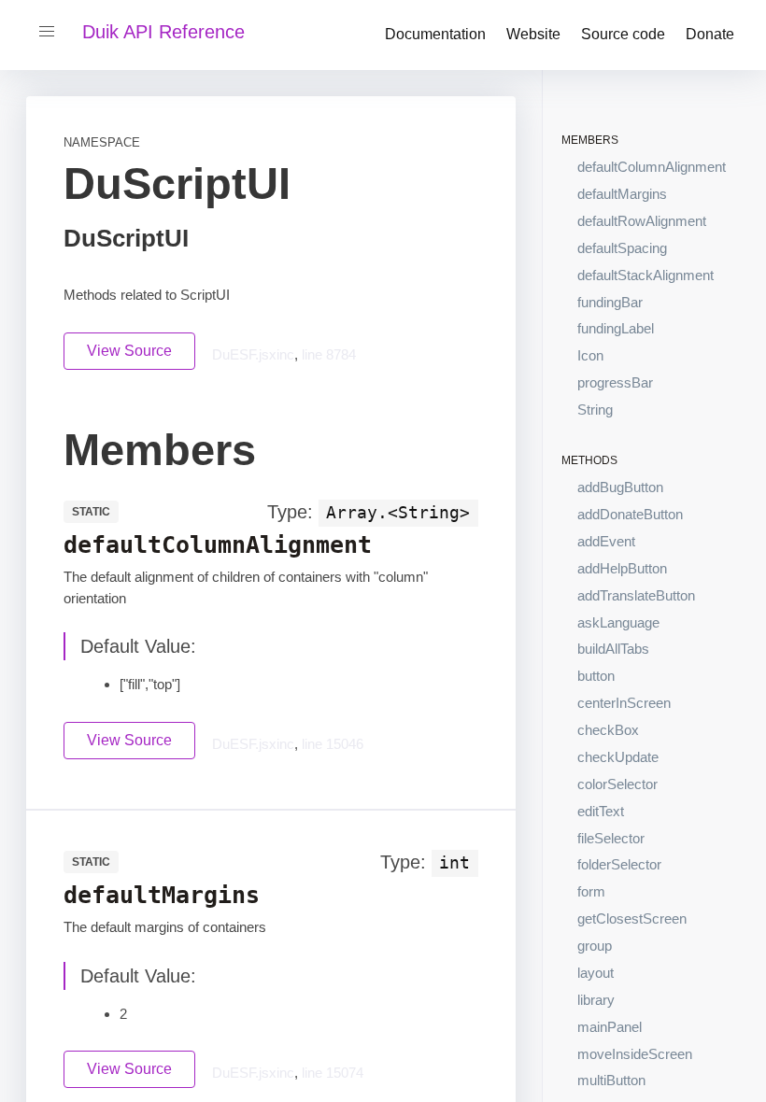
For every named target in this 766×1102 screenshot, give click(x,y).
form (591, 891)
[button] (46, 31)
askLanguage (618, 622)
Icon (590, 355)
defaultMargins (622, 194)
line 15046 (332, 744)
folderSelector (619, 864)
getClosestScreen (632, 918)
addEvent (606, 541)
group (594, 946)
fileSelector (611, 838)
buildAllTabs (613, 649)
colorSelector (617, 784)
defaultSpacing (622, 248)
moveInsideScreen (634, 1054)
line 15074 (332, 1073)
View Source (129, 351)
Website (533, 34)
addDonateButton (630, 514)
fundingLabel (615, 328)
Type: (290, 512)
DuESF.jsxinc (253, 354)
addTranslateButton (636, 595)
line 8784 (329, 354)
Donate (710, 34)
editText (600, 811)
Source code (623, 34)
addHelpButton (622, 568)
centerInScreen (624, 703)
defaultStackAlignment (645, 275)
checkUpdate (618, 757)
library (596, 1000)
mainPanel (609, 1027)
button (596, 676)
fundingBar (610, 302)
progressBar (615, 382)
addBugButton (620, 487)
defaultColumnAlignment (651, 167)
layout (595, 973)
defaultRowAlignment (641, 221)
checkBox (608, 730)
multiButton (611, 1080)
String (595, 409)
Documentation (435, 34)
